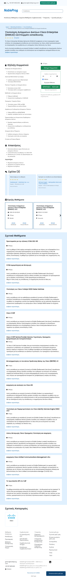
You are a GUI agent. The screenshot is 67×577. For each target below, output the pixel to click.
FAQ (50, 553)
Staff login (33, 576)
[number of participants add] (57, 76)
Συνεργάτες (53, 542)
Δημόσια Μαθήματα (25, 18)
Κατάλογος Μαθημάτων (11, 18)
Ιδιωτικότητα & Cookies (33, 573)
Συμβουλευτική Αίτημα (25, 543)
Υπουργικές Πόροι (9, 547)
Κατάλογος (9, 536)
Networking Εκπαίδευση (16, 27)
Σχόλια (51, 547)
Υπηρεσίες (46, 18)
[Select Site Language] (5, 3)
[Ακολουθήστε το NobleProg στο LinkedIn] (50, 562)
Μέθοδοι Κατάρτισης (9, 542)
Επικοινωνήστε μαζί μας (56, 573)
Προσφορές (9, 539)
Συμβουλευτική (37, 18)
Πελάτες (52, 544)
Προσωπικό (53, 550)
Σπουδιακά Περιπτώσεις (24, 539)
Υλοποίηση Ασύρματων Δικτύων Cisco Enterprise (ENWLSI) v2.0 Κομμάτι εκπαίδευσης (27, 28)
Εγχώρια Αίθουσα (49, 83)
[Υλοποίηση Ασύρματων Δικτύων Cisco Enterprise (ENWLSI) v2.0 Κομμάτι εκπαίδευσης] (12, 10)
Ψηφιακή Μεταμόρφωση (39, 535)
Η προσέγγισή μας (25, 535)
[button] (60, 215)
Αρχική (7, 27)
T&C (50, 555)
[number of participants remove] (43, 76)
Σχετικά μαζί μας (57, 18)
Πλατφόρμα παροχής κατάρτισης (38, 546)
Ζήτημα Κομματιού (50, 68)
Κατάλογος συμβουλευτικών (25, 548)
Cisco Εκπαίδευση (27, 27)
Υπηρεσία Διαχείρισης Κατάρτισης (38, 540)
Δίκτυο (46, 79)
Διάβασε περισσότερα (11, 52)
